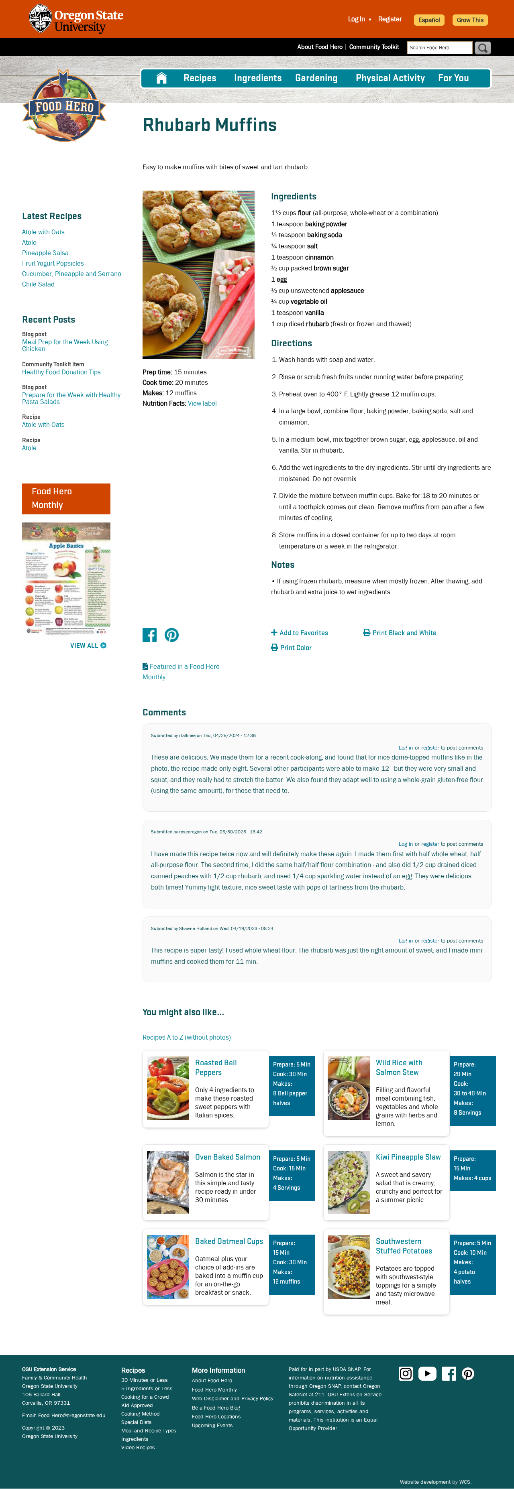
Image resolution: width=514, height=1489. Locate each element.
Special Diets (136, 1422)
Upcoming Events (212, 1425)
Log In (356, 19)
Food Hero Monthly (214, 1389)
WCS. (465, 1481)
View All (84, 646)
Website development (425, 1481)
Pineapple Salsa (45, 253)
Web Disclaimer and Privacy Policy (232, 1398)
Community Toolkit (374, 47)
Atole (29, 242)
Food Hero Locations (216, 1416)
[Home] (64, 105)
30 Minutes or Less (144, 1379)
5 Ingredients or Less (147, 1388)
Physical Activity (390, 78)
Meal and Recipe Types (148, 1430)
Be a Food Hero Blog (216, 1407)
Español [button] (429, 20)
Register (390, 19)
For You (453, 78)
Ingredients (258, 78)
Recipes (200, 78)
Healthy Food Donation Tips (61, 372)
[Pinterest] (172, 634)
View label (202, 403)
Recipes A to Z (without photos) (187, 1037)
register (430, 747)
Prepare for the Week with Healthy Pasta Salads (71, 398)
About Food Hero (320, 47)
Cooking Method (140, 1413)
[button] (315, 633)
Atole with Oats (43, 232)
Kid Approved (137, 1405)
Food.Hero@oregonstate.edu (72, 1415)
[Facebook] (150, 634)
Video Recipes (138, 1447)
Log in (406, 747)
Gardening (316, 78)
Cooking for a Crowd (145, 1396)
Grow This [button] (470, 20)
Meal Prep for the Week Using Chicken (65, 345)
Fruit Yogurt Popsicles (53, 263)
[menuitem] (162, 78)
